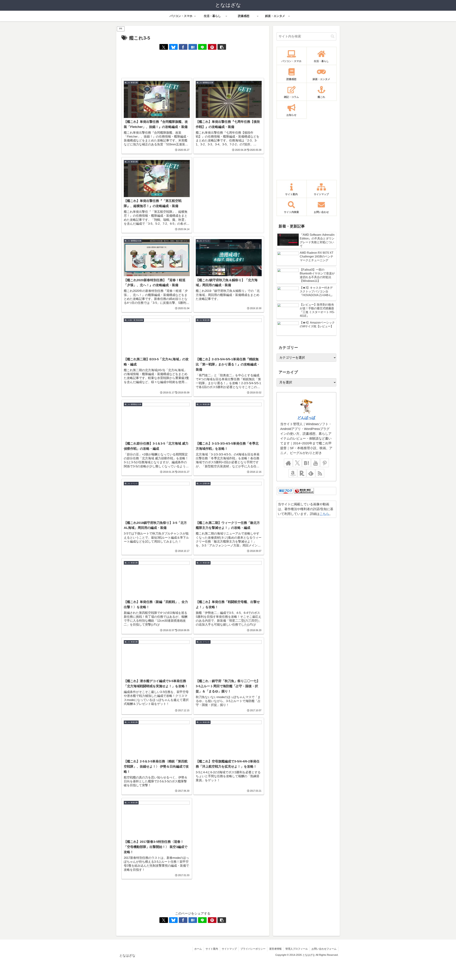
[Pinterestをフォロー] (324, 463)
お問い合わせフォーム (324, 948)
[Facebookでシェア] (183, 47)
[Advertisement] (192, 64)
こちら (324, 514)
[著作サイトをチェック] (288, 463)
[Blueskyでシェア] (173, 47)
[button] (221, 47)
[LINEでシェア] (202, 47)
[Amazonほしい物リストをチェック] (293, 473)
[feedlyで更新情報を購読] (311, 473)
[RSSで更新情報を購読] (320, 473)
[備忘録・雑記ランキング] (304, 491)
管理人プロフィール (296, 948)
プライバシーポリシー (252, 948)
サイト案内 (212, 948)
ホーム (198, 948)
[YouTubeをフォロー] (315, 463)
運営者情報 (275, 948)
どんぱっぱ (306, 418)
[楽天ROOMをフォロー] (302, 473)
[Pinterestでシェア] (212, 47)
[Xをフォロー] (297, 463)
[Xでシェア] (163, 47)
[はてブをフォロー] (306, 463)
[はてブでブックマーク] (192, 47)
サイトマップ (229, 948)
